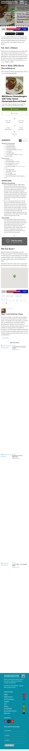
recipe (2, 73)
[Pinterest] (12, 721)
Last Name (7, 740)
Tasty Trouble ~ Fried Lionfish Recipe (19, 565)
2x (23, 140)
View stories (5, 338)
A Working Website (13, 685)
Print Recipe (20, 33)
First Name (7, 735)
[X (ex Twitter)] (9, 721)
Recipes (14, 10)
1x (20, 140)
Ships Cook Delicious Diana (15, 18)
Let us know (14, 242)
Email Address (8, 730)
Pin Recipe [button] (15, 113)
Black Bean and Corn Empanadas (17, 456)
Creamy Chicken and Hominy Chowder (19, 347)
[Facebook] (5, 721)
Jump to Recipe (10, 33)
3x (25, 140)
